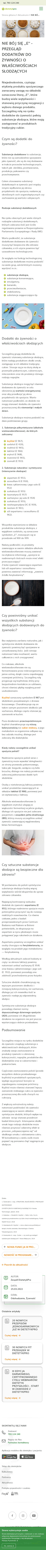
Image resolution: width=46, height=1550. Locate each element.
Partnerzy (6, 1477)
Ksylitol (6, 697)
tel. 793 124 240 (11, 2)
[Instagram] (23, 1516)
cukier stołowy (29, 727)
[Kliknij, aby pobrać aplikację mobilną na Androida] (11, 1457)
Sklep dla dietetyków (11, 1466)
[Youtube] (34, 1516)
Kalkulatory (7, 1471)
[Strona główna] (9, 8)
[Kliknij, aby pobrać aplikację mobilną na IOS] (28, 1457)
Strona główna (9, 15)
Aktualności (23, 15)
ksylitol (10, 441)
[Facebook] (12, 1516)
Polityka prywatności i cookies (16, 1487)
